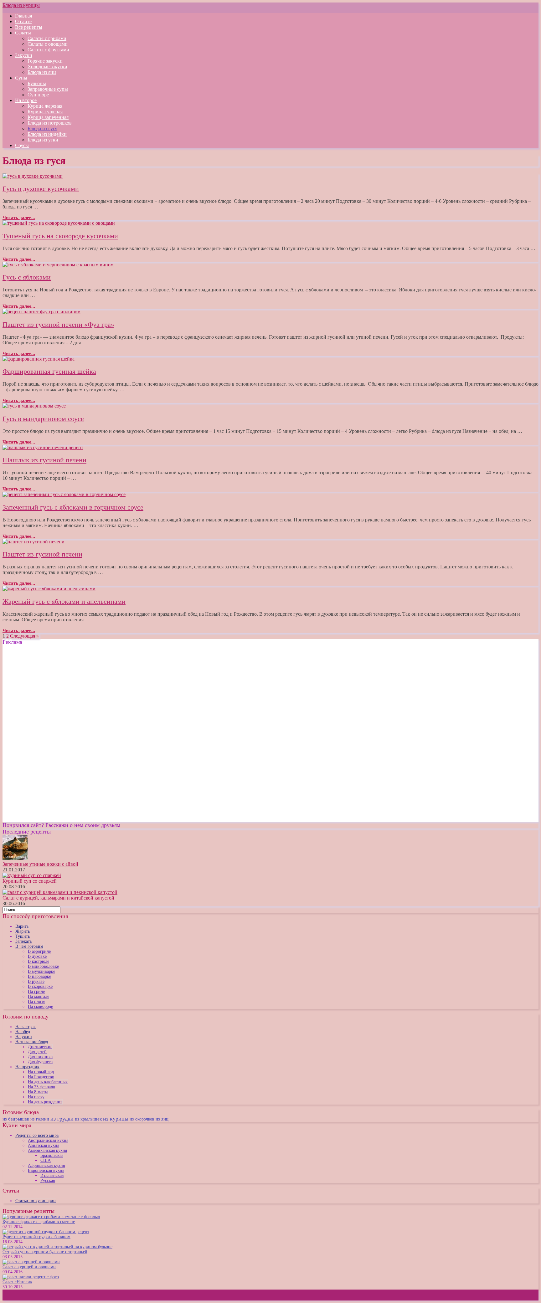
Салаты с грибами (47, 38)
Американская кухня (47, 1150)
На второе (26, 100)
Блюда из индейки (47, 134)
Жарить (22, 931)
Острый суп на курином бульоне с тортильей (45, 1251)
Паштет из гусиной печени (42, 554)
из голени (39, 1119)
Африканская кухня (46, 1165)
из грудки (62, 1119)
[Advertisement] (55, 689)
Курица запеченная (48, 117)
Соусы (22, 145)
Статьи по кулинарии (35, 1200)
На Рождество (41, 1077)
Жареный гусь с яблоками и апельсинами (64, 601)
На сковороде (40, 1006)
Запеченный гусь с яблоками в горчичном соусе (73, 507)
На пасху (36, 1097)
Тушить (22, 936)
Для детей (37, 1051)
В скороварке (40, 986)
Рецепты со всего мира (37, 1135)
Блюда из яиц (42, 72)
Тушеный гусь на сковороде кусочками (60, 236)
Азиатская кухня (43, 1145)
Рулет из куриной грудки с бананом (36, 1236)
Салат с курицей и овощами (29, 1267)
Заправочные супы (48, 89)
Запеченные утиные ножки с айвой (40, 864)
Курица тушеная (45, 111)
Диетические (40, 1046)
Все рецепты (28, 27)
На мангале (38, 996)
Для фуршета (40, 1061)
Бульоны (37, 83)
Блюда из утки (43, 139)
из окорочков (142, 1118)
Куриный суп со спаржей (30, 881)
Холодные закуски (47, 66)
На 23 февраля (41, 1087)
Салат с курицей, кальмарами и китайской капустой (58, 897)
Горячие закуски (45, 61)
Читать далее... (19, 217)
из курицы (115, 1119)
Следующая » (24, 636)
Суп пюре (38, 94)
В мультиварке (41, 971)
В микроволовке (43, 966)
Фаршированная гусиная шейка (49, 371)
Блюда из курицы (21, 5)
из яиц (162, 1118)
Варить (21, 926)
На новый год (41, 1072)
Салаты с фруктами (48, 49)
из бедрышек (16, 1118)
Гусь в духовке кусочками (41, 188)
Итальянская (52, 1175)
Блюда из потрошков (50, 123)
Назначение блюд (31, 1041)
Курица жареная (45, 106)
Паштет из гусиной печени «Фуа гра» (58, 324)
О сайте (23, 21)
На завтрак (25, 1026)
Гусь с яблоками (27, 277)
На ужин (23, 1036)
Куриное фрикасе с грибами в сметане (39, 1221)
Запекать (23, 941)
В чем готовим (29, 946)
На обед (22, 1031)
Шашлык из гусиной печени (44, 460)
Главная (23, 15)
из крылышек (88, 1118)
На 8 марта (38, 1092)
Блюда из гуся (42, 128)
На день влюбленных (48, 1082)
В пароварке (39, 976)
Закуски (23, 55)
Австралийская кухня (48, 1140)
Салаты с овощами (48, 44)
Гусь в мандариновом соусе (43, 419)
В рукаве (36, 981)
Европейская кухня (46, 1170)
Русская (47, 1180)
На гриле (36, 991)
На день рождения (45, 1102)
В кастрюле (38, 961)
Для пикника (40, 1056)
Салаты (23, 32)
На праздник (27, 1066)
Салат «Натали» (17, 1282)
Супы (21, 77)
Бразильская (51, 1155)
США (45, 1160)
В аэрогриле (39, 951)
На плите (36, 1001)
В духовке (37, 956)
